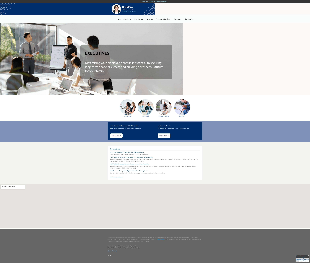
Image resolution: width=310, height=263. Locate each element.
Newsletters (115, 149)
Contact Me (189, 19)
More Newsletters (116, 177)
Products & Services (163, 19)
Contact (114, 251)
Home (119, 19)
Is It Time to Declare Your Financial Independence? (127, 152)
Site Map (110, 256)
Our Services (139, 19)
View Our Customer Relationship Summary (154, 1)
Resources (177, 19)
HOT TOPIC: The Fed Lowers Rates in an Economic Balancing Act (131, 157)
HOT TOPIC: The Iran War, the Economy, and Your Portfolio (129, 164)
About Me (127, 19)
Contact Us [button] (163, 135)
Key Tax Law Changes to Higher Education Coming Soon (129, 171)
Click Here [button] (115, 135)
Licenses (150, 19)
